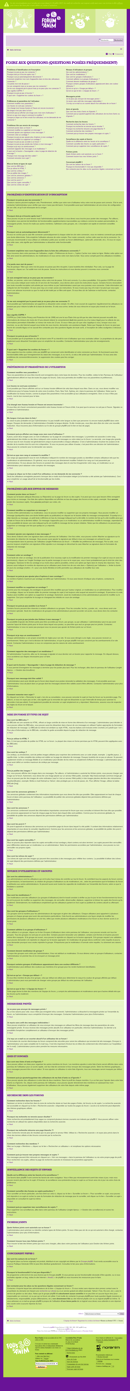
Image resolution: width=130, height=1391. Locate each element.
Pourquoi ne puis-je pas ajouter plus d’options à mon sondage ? (30, 137)
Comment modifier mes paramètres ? (20, 103)
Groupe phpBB (87, 1261)
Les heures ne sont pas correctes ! (20, 106)
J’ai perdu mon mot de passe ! (18, 84)
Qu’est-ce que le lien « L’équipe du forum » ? (82, 91)
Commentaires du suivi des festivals (78, 1364)
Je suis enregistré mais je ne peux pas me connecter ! (27, 86)
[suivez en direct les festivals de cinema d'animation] (80, 21)
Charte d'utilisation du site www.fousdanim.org (74, 1349)
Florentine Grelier (88, 1331)
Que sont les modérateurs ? (76, 74)
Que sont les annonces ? (16, 178)
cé (58, 1331)
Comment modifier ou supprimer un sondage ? (24, 139)
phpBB (52, 1327)
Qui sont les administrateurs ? (77, 72)
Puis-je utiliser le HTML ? (16, 168)
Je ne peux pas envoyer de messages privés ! (83, 99)
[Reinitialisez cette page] (50, 21)
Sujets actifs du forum (73, 1367)
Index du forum (15, 49)
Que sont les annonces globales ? (19, 175)
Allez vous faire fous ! (43, 1356)
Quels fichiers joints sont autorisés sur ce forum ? (84, 154)
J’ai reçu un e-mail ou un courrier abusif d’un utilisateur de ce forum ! (91, 103)
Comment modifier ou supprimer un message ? (24, 130)
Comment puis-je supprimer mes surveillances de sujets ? (87, 146)
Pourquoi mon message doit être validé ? (22, 156)
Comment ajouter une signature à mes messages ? (26, 132)
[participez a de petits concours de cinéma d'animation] (110, 21)
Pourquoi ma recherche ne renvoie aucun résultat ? (85, 126)
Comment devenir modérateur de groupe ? (81, 81)
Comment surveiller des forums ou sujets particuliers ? (86, 144)
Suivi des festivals (72, 1362)
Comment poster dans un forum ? (19, 128)
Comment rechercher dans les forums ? (80, 124)
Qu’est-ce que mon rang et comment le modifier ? (25, 115)
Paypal (46, 1358)
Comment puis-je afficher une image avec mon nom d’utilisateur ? (31, 113)
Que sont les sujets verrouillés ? (19, 182)
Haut (11, 210)
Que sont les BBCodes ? (16, 166)
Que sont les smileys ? (15, 171)
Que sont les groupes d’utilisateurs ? (79, 77)
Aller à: (81, 1313)
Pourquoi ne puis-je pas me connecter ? (21, 72)
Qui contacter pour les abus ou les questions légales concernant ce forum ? (94, 169)
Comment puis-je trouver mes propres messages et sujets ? (88, 133)
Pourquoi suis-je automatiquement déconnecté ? (25, 77)
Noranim (100, 1342)
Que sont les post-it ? (15, 180)
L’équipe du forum (70, 1320)
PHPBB (100, 1361)
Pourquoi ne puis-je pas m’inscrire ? (20, 93)
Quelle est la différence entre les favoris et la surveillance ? (88, 141)
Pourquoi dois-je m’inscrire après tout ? (21, 74)
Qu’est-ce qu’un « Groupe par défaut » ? (81, 88)
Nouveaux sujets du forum (75, 1369)
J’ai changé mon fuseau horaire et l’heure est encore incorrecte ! (30, 108)
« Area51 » (50, 1277)
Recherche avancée (116, 43)
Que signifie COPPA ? (15, 91)
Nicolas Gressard (103, 1357)
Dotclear (108, 1364)
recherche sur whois (47, 1291)
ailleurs (120, 3)
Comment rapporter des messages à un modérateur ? (26, 149)
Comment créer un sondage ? (18, 135)
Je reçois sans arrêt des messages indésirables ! (84, 101)
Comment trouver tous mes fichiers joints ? (82, 156)
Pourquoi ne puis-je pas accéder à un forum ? (23, 142)
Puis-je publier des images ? (17, 173)
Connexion (119, 54)
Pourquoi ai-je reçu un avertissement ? (21, 146)
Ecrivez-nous (71, 1353)
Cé (113, 1366)
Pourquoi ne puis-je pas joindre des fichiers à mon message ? (29, 144)
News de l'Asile (72, 1359)
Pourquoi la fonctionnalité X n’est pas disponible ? (84, 167)
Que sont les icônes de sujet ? (18, 185)
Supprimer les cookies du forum (88, 1320)
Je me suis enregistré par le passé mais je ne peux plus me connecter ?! (34, 88)
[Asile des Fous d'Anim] (19, 21)
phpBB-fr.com (69, 1329)
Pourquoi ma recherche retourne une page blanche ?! (85, 129)
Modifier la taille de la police (121, 49)
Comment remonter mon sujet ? (18, 158)
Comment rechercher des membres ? (79, 131)
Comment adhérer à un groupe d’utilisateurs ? (83, 79)
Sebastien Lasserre (76, 1331)
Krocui (68, 1331)
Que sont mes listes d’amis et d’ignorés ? (81, 111)
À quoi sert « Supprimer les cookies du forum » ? (25, 95)
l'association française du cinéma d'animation (109, 1339)
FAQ (110, 54)
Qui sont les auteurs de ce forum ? (79, 164)
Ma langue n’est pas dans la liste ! (19, 110)
